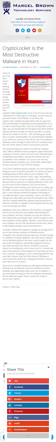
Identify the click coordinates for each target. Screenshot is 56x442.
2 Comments (45, 67)
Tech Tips (15, 287)
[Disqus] (28, 326)
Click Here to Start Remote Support (28, 22)
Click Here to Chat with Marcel (28, 25)
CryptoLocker (21, 113)
